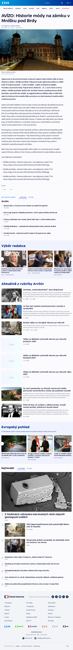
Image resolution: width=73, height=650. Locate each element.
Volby (25, 8)
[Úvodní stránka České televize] (14, 596)
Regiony (44, 8)
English (18, 646)
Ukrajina (18, 8)
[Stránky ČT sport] (19, 626)
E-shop (6, 617)
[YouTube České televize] (60, 596)
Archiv (4, 189)
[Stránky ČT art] (55, 626)
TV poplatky (30, 606)
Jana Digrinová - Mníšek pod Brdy (10, 26)
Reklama (7, 606)
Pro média (29, 603)
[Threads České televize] (67, 596)
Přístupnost (37, 646)
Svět (37, 8)
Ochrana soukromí (27, 646)
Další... (51, 8)
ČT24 (11, 189)
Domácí (31, 8)
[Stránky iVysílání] (32, 626)
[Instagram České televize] (52, 596)
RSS (68, 646)
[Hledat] (62, 3)
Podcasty (51, 610)
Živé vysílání (51, 603)
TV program (8, 603)
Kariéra (50, 613)
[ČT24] (5, 3)
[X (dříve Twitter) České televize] (63, 596)
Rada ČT (6, 613)
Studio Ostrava (30, 610)
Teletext (7, 610)
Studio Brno (51, 606)
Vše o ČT (28, 621)
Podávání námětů (31, 617)
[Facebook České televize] (56, 596)
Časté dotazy (8, 621)
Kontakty (51, 621)
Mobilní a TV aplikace (54, 617)
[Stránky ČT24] (7, 626)
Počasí (28, 613)
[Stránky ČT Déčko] (44, 626)
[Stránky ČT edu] (66, 626)
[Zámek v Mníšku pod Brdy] (36, 50)
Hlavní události (8, 8)
